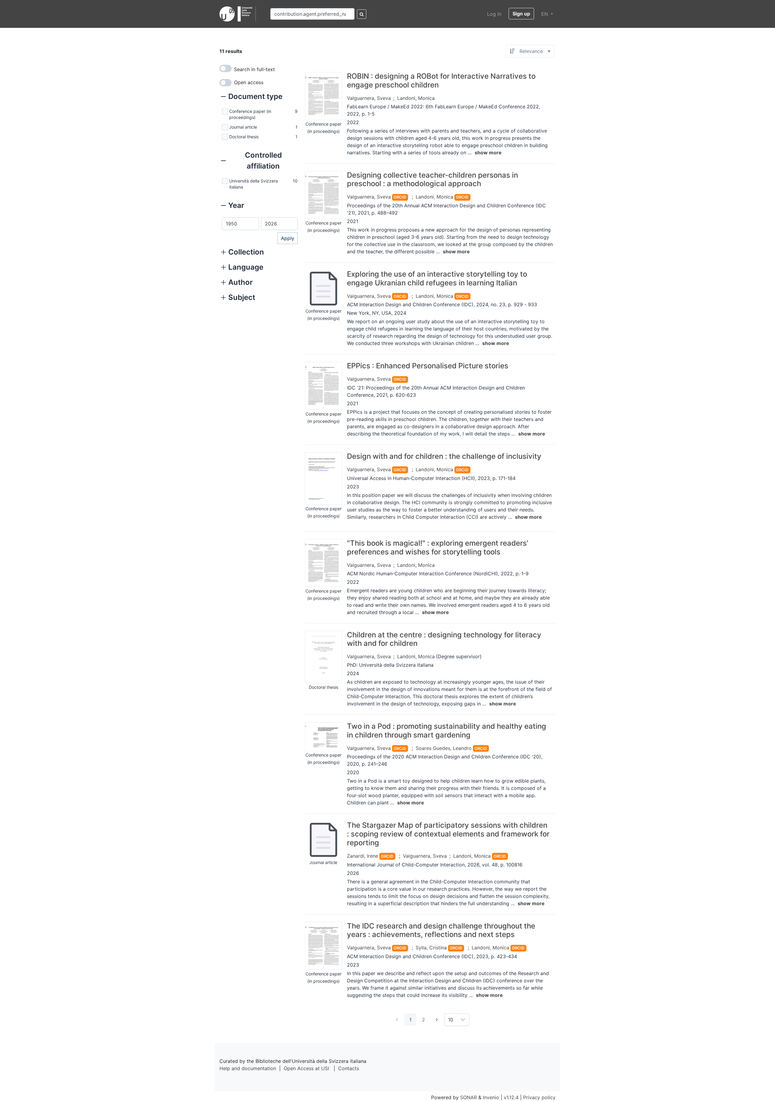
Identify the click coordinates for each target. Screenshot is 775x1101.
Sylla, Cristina (431, 948)
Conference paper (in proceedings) (250, 114)
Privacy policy (539, 1097)
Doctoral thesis (244, 136)
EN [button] (545, 14)
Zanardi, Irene (362, 856)
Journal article (243, 127)
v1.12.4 (511, 1097)
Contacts (348, 1068)
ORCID (400, 197)
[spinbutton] (240, 223)
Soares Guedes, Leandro (444, 748)
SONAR (468, 1097)
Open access (248, 82)
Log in (494, 14)
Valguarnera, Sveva (369, 98)
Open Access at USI (306, 1068)
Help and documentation (247, 1068)
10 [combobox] (450, 1020)
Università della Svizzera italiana (253, 183)
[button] (252, 97)
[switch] (225, 68)
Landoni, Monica (416, 98)
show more (488, 153)
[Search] (361, 14)
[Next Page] (437, 1020)
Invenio (491, 1097)
